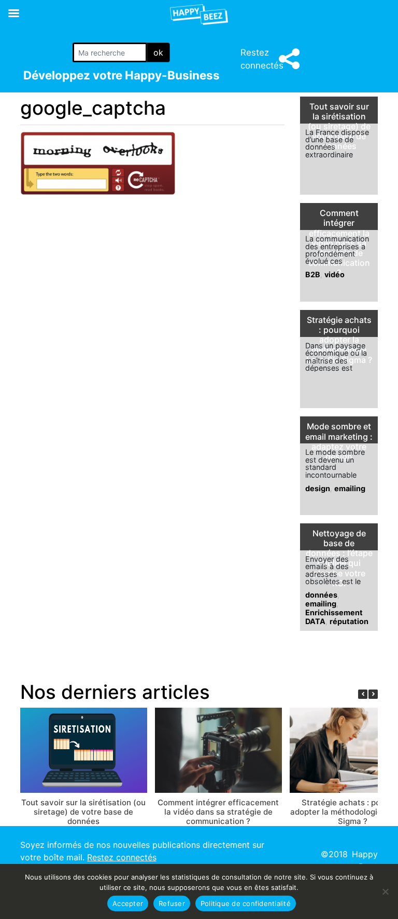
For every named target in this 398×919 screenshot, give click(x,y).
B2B (312, 274)
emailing (349, 488)
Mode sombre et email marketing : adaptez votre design (339, 442)
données (321, 594)
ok (158, 52)
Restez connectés (122, 857)
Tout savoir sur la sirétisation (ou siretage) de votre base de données (339, 127)
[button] (373, 694)
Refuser (172, 903)
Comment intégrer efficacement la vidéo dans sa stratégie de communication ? (218, 812)
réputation (349, 621)
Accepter (127, 903)
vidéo (334, 274)
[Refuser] (385, 891)
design (317, 488)
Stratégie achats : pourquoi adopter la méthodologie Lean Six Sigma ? (339, 340)
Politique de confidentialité (246, 903)
